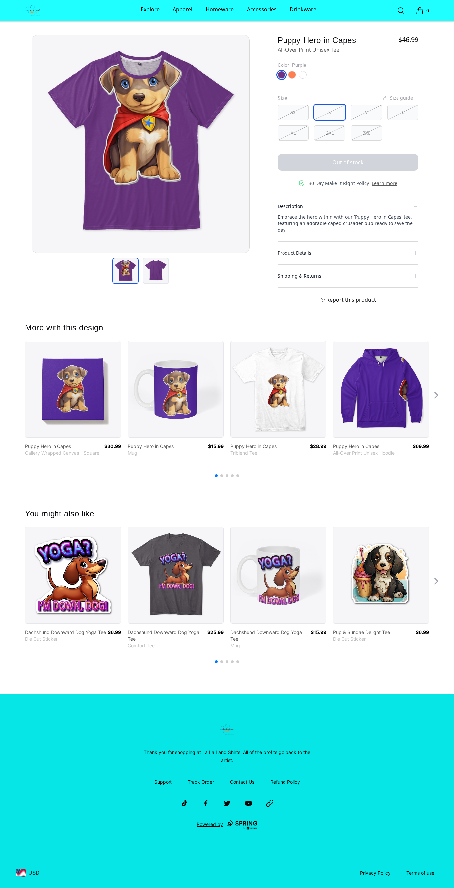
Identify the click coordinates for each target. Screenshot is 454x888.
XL (293, 133)
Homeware (220, 9)
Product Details (294, 253)
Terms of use (420, 873)
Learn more (384, 183)
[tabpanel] (141, 144)
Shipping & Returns (299, 276)
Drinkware (303, 9)
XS (293, 112)
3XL (366, 133)
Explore (150, 9)
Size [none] (282, 98)
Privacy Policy (375, 873)
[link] (73, 389)
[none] (397, 98)
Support (163, 782)
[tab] (125, 270)
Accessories (262, 9)
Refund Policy (285, 782)
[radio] (293, 112)
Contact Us (242, 782)
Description (290, 206)
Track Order (201, 782)
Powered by (210, 824)
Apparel (182, 9)
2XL (330, 133)
